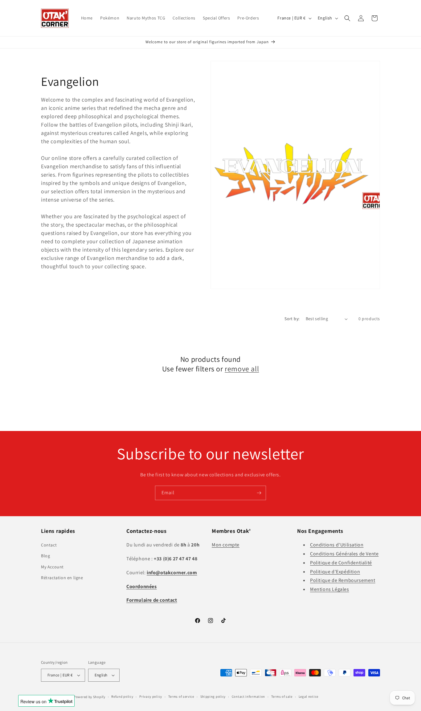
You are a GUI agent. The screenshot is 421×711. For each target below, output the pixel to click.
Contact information (248, 696)
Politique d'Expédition (335, 571)
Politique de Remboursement (342, 580)
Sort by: (291, 318)
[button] (347, 18)
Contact (49, 545)
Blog (45, 555)
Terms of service (181, 696)
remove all (242, 369)
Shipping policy (213, 696)
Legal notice (308, 696)
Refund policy (122, 696)
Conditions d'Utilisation (336, 545)
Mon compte (225, 545)
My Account (52, 567)
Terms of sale (281, 696)
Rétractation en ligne (62, 577)
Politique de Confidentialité (341, 562)
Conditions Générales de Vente (344, 553)
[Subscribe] (259, 493)
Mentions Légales (329, 589)
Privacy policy (150, 696)
